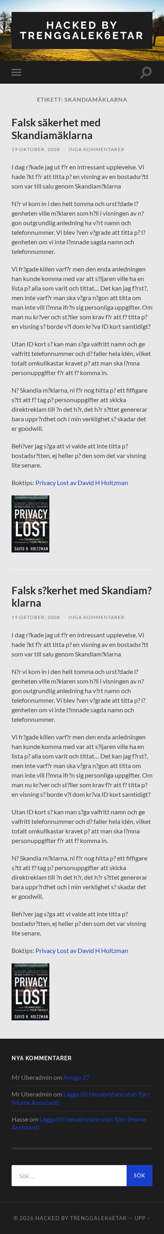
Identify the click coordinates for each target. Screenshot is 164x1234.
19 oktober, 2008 (36, 149)
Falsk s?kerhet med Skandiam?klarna (82, 596)
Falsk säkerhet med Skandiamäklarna (56, 128)
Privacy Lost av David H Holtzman (81, 482)
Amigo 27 (76, 1077)
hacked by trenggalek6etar (82, 30)
